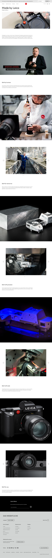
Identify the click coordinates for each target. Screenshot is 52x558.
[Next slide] (47, 160)
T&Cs (38, 552)
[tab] (23, 175)
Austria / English (10, 520)
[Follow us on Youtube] (10, 548)
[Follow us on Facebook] (12, 548)
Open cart (49, 4)
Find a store (47, 4)
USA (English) (40, 1)
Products (3, 3)
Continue (47, 1)
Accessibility (17, 552)
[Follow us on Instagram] (8, 548)
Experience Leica (8, 3)
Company (13, 3)
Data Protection (8, 552)
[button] (48, 520)
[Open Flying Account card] (46, 4)
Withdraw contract (20, 541)
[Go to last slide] (4, 160)
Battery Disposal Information (27, 552)
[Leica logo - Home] (26, 4)
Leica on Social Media (44, 547)
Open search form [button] (44, 4)
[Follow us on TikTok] (14, 548)
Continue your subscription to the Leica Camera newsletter (31, 507)
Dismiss (49, 1)
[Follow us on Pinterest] (18, 548)
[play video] (26, 60)
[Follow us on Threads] (16, 548)
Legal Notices (13, 552)
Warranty (21, 552)
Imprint (4, 552)
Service (17, 3)
